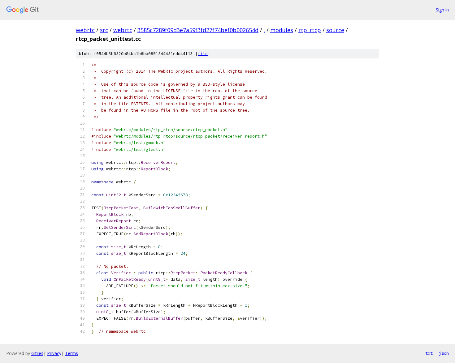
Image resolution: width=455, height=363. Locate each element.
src (104, 30)
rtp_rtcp (309, 30)
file (203, 53)
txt (429, 353)
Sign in (442, 10)
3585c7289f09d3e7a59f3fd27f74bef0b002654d (197, 30)
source (335, 30)
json (444, 353)
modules (281, 30)
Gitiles (37, 353)
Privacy (54, 353)
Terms (71, 353)
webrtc (85, 30)
